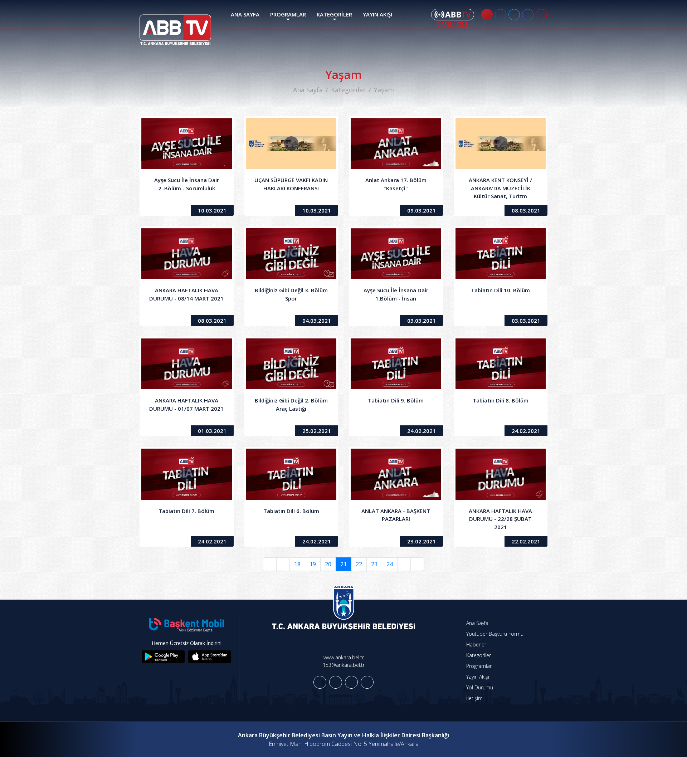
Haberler (475, 644)
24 (389, 564)
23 (374, 564)
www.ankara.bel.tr (343, 657)
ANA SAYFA (245, 14)
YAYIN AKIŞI (377, 14)
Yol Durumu (479, 687)
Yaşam (384, 90)
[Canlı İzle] (452, 18)
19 (313, 564)
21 (343, 564)
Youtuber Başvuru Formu (494, 633)
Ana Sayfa (308, 90)
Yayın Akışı (477, 676)
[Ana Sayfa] (175, 25)
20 (328, 564)
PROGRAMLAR (288, 14)
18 (297, 564)
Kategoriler (348, 90)
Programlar (478, 666)
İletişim (474, 698)
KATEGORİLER (334, 14)
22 (359, 564)
